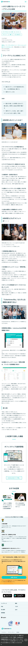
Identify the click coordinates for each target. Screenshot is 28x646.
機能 (16, 603)
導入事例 (3, 609)
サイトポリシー (4, 632)
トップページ (4, 603)
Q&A (16, 609)
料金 (2, 606)
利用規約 (17, 632)
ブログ (16, 606)
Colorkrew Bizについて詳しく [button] (14, 478)
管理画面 (3, 612)
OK (26, 640)
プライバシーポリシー (11, 632)
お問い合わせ (14, 577)
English (4, 617)
